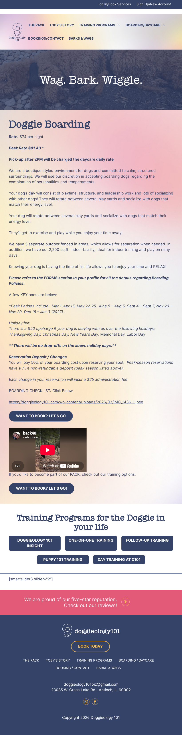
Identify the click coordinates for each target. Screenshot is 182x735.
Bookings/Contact (46, 38)
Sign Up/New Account (153, 4)
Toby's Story (58, 660)
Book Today (90, 646)
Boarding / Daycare (136, 660)
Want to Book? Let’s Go (41, 416)
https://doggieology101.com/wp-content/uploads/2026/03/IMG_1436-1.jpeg (76, 402)
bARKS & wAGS (108, 668)
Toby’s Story (61, 25)
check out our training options (108, 474)
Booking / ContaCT (73, 668)
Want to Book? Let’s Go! (41, 488)
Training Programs (97, 25)
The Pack (36, 25)
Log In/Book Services (114, 4)
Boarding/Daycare (143, 25)
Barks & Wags (81, 38)
